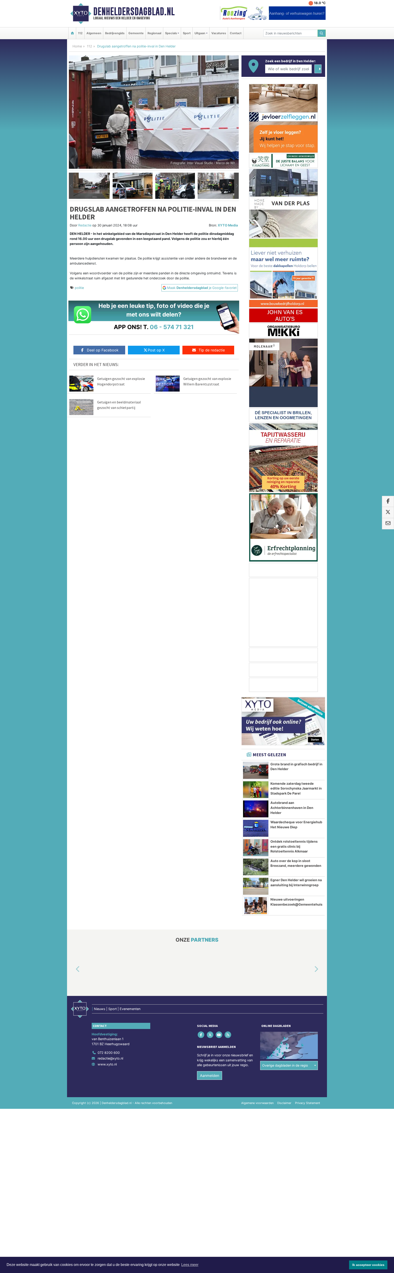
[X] (210, 1035)
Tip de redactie (212, 350)
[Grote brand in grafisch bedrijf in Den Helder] (256, 770)
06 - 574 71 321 (172, 326)
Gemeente (136, 33)
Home (77, 46)
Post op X (156, 350)
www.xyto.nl (107, 1064)
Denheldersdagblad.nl (134, 11)
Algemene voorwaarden (257, 1103)
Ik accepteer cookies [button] (368, 1265)
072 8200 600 (109, 1053)
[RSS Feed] (228, 1035)
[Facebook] (201, 1035)
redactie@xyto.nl (110, 1058)
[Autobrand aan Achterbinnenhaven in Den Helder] (256, 809)
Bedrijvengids (114, 33)
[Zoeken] (322, 33)
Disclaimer (284, 1103)
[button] (71, 186)
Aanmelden (209, 1075)
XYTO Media (228, 225)
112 (80, 33)
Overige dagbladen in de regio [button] (285, 1066)
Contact (235, 33)
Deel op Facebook (103, 350)
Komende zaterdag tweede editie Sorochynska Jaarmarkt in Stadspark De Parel (296, 788)
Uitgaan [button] (199, 33)
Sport (187, 33)
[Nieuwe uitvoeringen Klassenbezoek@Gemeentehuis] (256, 905)
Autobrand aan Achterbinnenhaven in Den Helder (291, 807)
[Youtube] (219, 1035)
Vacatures (218, 33)
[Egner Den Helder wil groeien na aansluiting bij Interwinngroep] (256, 886)
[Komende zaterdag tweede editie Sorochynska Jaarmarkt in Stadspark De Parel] (256, 789)
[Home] (72, 33)
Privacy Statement (307, 1103)
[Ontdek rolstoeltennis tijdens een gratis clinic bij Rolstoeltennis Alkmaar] (256, 847)
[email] (388, 523)
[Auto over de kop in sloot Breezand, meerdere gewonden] (256, 867)
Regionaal (154, 33)
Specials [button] (171, 33)
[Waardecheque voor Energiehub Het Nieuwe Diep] (256, 828)
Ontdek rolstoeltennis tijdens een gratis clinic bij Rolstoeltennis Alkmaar (294, 846)
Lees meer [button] (189, 1265)
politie (79, 288)
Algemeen (93, 33)
